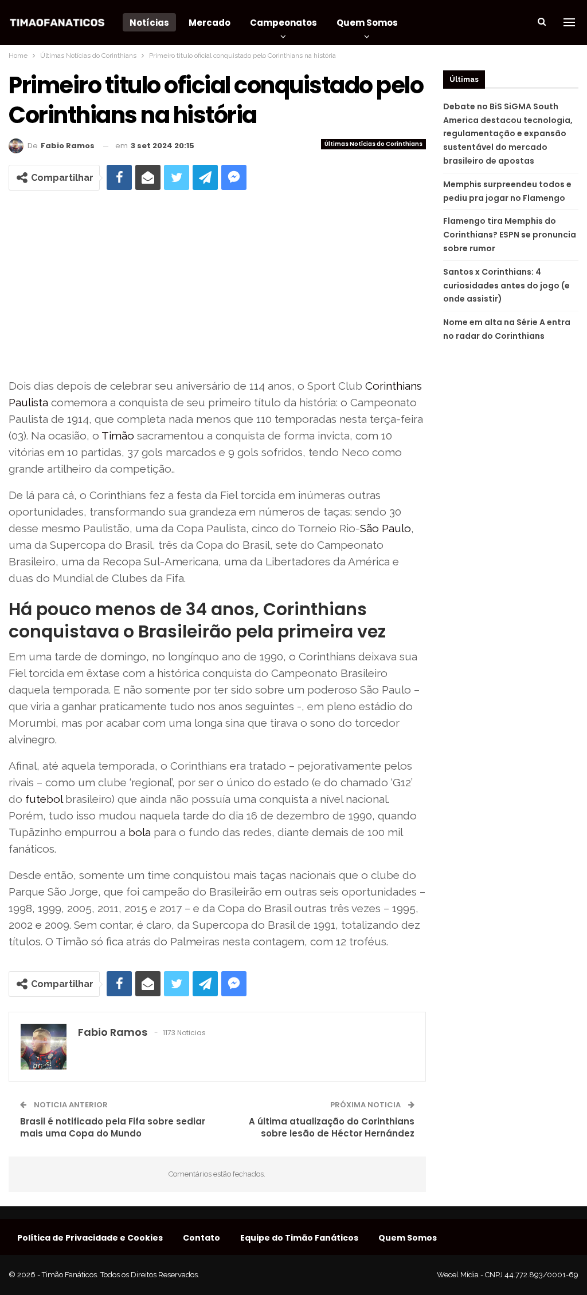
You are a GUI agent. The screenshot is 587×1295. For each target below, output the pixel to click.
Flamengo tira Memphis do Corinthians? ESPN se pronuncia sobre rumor (509, 234)
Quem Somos (367, 23)
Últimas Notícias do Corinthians (373, 144)
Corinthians (393, 385)
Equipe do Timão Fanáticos (299, 1237)
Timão (117, 435)
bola (139, 832)
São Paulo (385, 528)
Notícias (149, 23)
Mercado (209, 23)
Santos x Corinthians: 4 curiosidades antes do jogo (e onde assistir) (506, 285)
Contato (201, 1237)
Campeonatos (283, 23)
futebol (43, 799)
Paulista (28, 402)
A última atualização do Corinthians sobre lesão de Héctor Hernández (331, 1127)
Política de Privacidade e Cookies (90, 1237)
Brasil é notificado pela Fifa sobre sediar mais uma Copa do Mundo (112, 1127)
